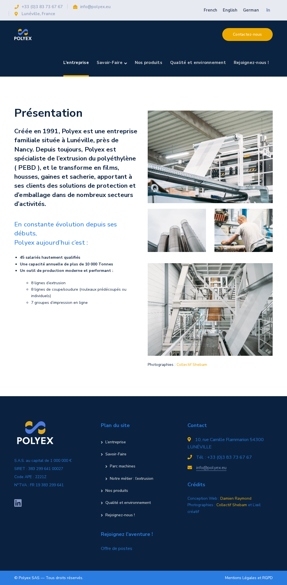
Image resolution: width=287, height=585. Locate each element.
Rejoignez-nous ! (120, 515)
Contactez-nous (247, 34)
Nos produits (116, 490)
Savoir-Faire (115, 454)
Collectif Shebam (192, 364)
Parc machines (122, 466)
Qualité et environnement (128, 502)
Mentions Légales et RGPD (249, 578)
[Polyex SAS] (23, 34)
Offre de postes (116, 548)
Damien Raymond (235, 498)
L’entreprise (115, 442)
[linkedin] (18, 503)
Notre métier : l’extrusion (131, 478)
